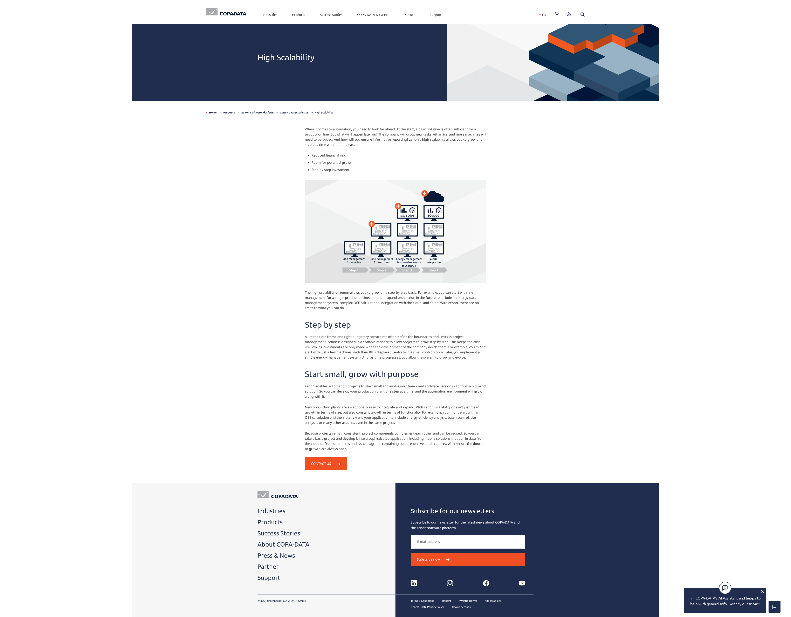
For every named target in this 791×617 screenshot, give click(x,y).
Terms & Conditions (422, 600)
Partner (409, 14)
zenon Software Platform (257, 112)
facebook (486, 583)
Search (582, 14)
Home (213, 112)
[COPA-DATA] (226, 11)
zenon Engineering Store (557, 13)
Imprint (446, 600)
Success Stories (331, 14)
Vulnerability (493, 600)
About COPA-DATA (283, 544)
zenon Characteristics (294, 112)
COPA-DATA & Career (373, 14)
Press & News (276, 555)
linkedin (414, 583)
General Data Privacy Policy (427, 607)
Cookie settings (461, 607)
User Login (569, 13)
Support (435, 14)
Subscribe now (428, 559)
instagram (450, 583)
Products (298, 14)
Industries (270, 14)
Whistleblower (468, 600)
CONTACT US (321, 463)
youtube (522, 583)
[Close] (762, 591)
